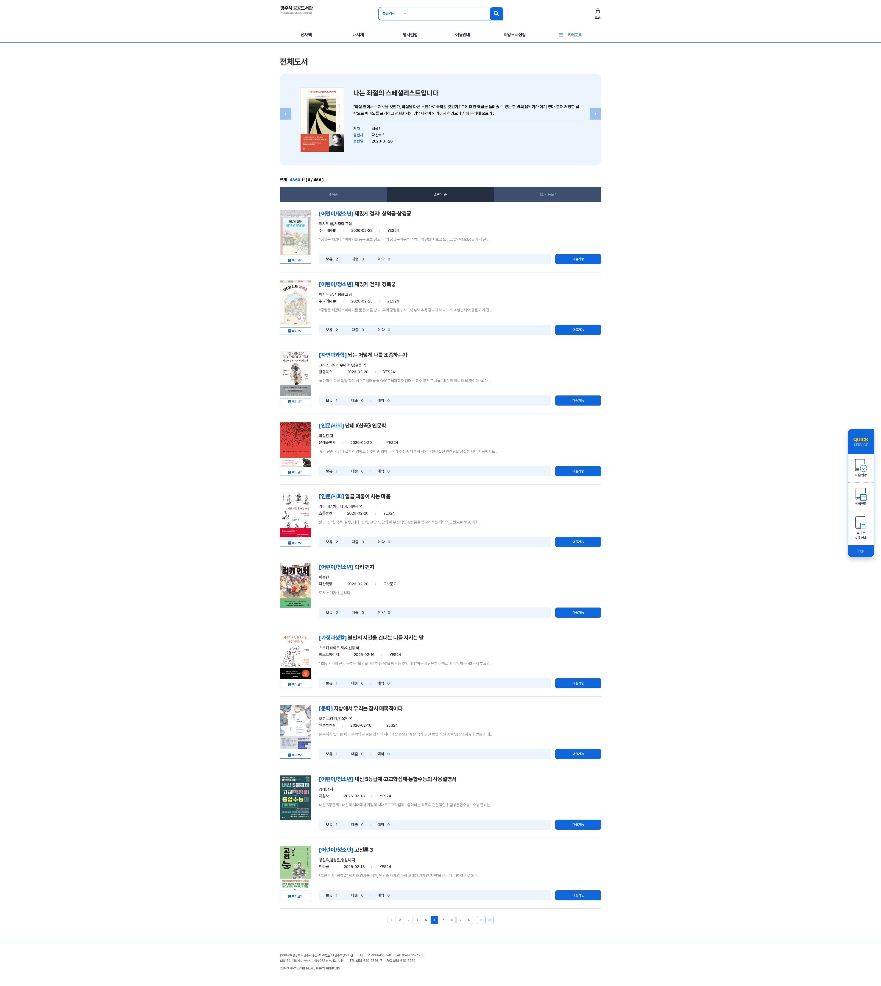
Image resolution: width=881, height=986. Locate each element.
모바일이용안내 (861, 535)
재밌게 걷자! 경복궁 (375, 284)
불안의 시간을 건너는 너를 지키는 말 (386, 637)
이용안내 (462, 34)
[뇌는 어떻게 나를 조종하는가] (295, 373)
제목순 (333, 194)
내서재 (358, 34)
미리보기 (297, 260)
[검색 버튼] (496, 13)
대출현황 (861, 475)
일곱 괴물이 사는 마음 (367, 496)
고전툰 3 (363, 849)
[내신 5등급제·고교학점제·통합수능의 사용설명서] (295, 797)
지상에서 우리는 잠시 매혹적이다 (368, 708)
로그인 (598, 17)
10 (469, 920)
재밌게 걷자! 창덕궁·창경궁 (382, 213)
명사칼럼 (410, 34)
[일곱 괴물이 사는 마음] (295, 515)
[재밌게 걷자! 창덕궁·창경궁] (295, 232)
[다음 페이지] (481, 920)
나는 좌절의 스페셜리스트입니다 (395, 93)
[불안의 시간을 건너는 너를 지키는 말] (295, 656)
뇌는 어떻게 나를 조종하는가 (377, 355)
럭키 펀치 (364, 567)
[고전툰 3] (295, 868)
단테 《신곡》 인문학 (365, 425)
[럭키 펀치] (295, 585)
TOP (861, 551)
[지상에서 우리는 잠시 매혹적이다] (295, 727)
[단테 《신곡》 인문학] (295, 444)
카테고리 (575, 35)
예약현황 (861, 504)
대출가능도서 (548, 194)
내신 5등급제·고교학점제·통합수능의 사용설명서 (405, 779)
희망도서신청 (515, 34)
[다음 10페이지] (489, 920)
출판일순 (440, 194)
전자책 (306, 34)
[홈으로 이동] (297, 9)
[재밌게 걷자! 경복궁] (295, 302)
